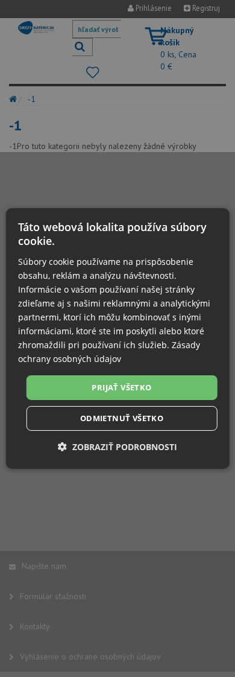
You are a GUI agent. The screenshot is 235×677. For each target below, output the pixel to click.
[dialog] (118, 338)
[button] (117, 447)
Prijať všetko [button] (121, 386)
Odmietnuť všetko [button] (121, 418)
